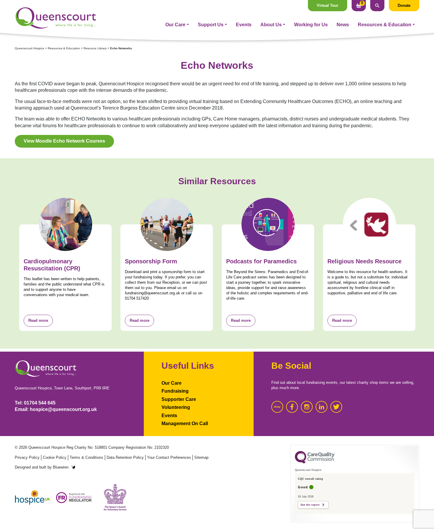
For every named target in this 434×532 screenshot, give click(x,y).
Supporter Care (178, 399)
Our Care (175, 24)
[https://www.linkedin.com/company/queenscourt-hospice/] (321, 407)
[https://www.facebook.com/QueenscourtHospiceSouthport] (292, 407)
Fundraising (175, 391)
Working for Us (311, 24)
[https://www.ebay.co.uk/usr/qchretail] (277, 407)
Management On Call (184, 423)
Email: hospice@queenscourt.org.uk (56, 409)
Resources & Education (384, 24)
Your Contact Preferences (169, 457)
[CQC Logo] (315, 462)
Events (244, 24)
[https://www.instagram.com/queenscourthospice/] (307, 407)
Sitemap (201, 457)
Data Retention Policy (125, 457)
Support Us (210, 24)
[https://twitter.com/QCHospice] (336, 407)
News (343, 24)
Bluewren (60, 467)
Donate (404, 5)
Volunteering (175, 407)
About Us (271, 24)
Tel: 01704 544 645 (35, 402)
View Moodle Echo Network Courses (64, 140)
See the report (310, 504)
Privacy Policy (27, 457)
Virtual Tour (327, 5)
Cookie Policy (54, 457)
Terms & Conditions (86, 457)
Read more (38, 320)
